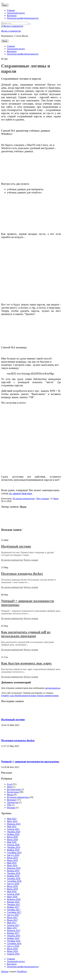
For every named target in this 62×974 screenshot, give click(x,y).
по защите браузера (20, 493)
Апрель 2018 (13, 894)
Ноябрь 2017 (13, 907)
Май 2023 (11, 818)
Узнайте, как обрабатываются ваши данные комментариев (30, 695)
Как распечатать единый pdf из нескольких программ (25, 634)
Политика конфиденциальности (22, 18)
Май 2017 (11, 922)
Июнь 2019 (12, 860)
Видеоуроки (13, 792)
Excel (9, 784)
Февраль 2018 (13, 899)
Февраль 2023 (13, 824)
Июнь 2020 (12, 839)
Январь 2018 (13, 902)
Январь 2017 (13, 933)
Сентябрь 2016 (14, 943)
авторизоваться (52, 688)
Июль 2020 (12, 837)
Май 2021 (11, 826)
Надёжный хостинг (16, 546)
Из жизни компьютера (24, 498)
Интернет (11, 800)
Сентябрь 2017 (14, 912)
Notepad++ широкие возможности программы (30, 761)
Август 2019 (13, 855)
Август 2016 (13, 946)
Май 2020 (11, 842)
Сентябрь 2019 (14, 852)
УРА (9, 805)
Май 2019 (11, 863)
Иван (56, 498)
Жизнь (10, 794)
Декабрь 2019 (13, 847)
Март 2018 (12, 896)
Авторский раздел (16, 13)
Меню (4, 5)
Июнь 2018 (12, 889)
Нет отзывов (42, 498)
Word (9, 787)
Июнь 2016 (12, 951)
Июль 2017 (12, 917)
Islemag (4, 971)
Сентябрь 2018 (14, 881)
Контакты (12, 15)
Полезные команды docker (22, 573)
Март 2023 (12, 821)
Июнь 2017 (12, 920)
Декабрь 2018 (13, 873)
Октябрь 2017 (13, 909)
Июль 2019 (12, 857)
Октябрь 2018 (13, 878)
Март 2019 (12, 865)
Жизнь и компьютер (11, 31)
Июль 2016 (12, 948)
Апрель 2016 (13, 954)
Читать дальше (31, 560)
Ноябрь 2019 (13, 850)
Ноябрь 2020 (13, 834)
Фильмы (11, 807)
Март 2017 (12, 928)
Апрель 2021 (13, 829)
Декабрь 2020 (13, 831)
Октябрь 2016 (13, 941)
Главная (11, 10)
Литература (12, 802)
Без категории (14, 789)
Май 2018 (11, 891)
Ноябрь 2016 (13, 938)
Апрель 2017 (13, 925)
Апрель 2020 (13, 844)
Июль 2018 (12, 886)
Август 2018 (13, 883)
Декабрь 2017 (13, 904)
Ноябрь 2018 (13, 876)
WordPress (22, 971)
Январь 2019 (13, 870)
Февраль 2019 (13, 868)
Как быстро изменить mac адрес (26, 663)
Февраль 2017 (13, 930)
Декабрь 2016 (13, 935)
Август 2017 (13, 915)
